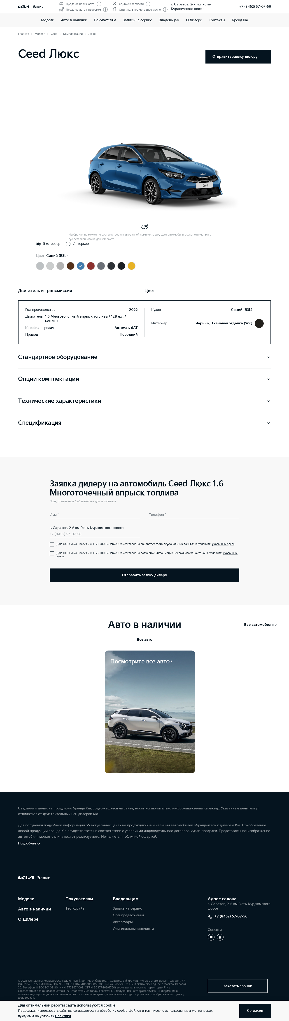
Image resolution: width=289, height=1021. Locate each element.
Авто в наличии (74, 20)
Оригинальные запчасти (133, 929)
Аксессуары (123, 922)
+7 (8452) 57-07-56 (255, 7)
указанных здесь (223, 544)
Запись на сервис (137, 20)
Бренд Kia (240, 20)
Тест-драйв (74, 908)
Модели (47, 20)
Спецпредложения (128, 915)
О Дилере (194, 20)
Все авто (144, 640)
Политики (63, 1016)
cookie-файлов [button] (129, 1011)
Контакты (217, 20)
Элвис (38, 7)
